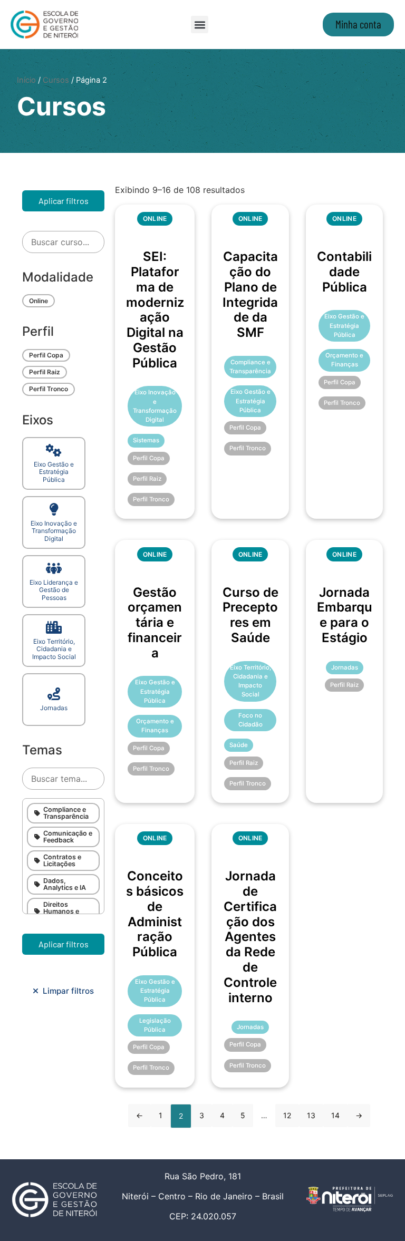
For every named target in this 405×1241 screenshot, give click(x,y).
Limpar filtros (66, 991)
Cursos (56, 80)
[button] (199, 24)
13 (311, 1115)
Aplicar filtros (63, 201)
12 (287, 1115)
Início (26, 80)
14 (335, 1115)
